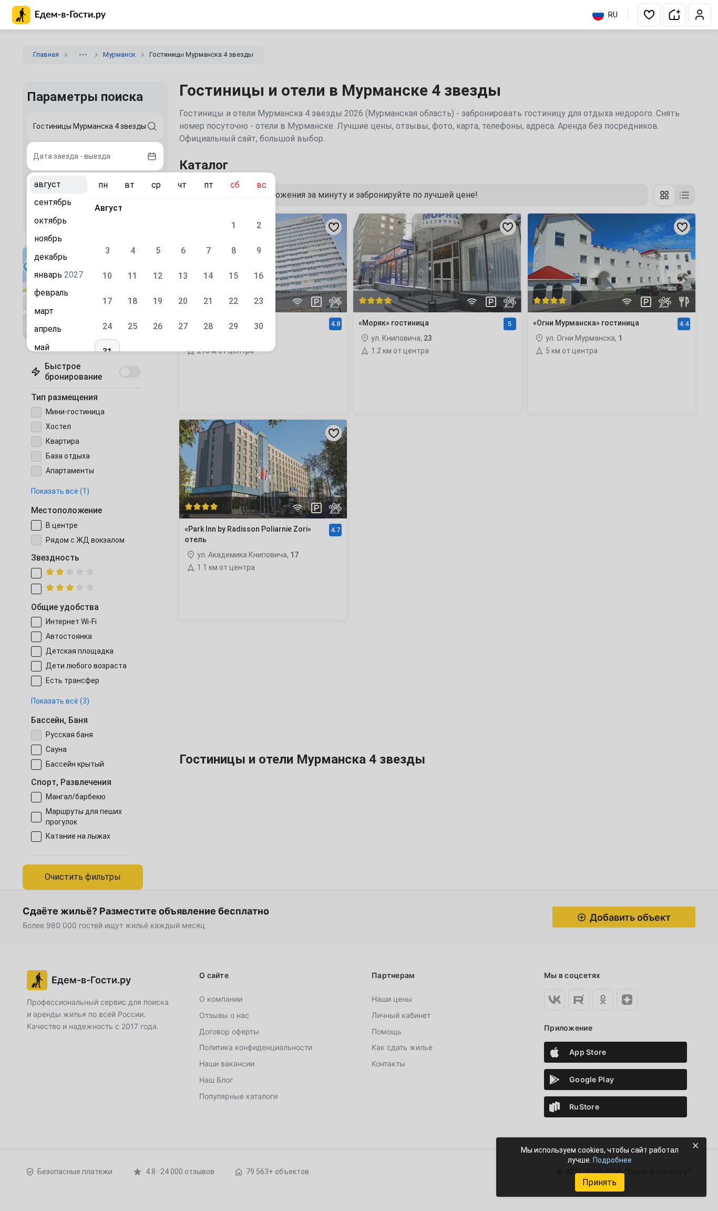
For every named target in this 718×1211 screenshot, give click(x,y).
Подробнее (612, 1160)
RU (613, 14)
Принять (599, 1182)
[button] (649, 14)
